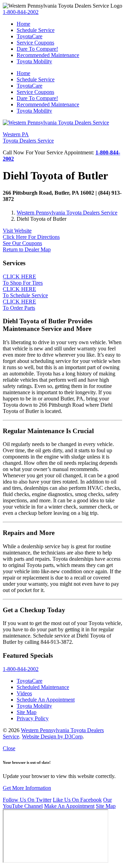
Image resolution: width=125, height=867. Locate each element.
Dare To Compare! (37, 49)
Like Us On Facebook (77, 800)
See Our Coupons (22, 243)
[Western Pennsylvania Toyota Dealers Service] (56, 122)
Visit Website (17, 231)
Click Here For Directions (31, 237)
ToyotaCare (29, 36)
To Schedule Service (25, 292)
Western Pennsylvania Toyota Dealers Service (67, 213)
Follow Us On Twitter (27, 800)
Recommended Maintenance (48, 55)
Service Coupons (35, 43)
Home (23, 24)
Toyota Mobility (34, 61)
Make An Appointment (69, 806)
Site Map (106, 806)
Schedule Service (36, 30)
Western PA (28, 137)
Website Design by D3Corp (52, 736)
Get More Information (27, 788)
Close (9, 748)
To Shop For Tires (23, 280)
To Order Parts (19, 305)
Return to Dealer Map (27, 249)
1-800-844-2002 (21, 12)
